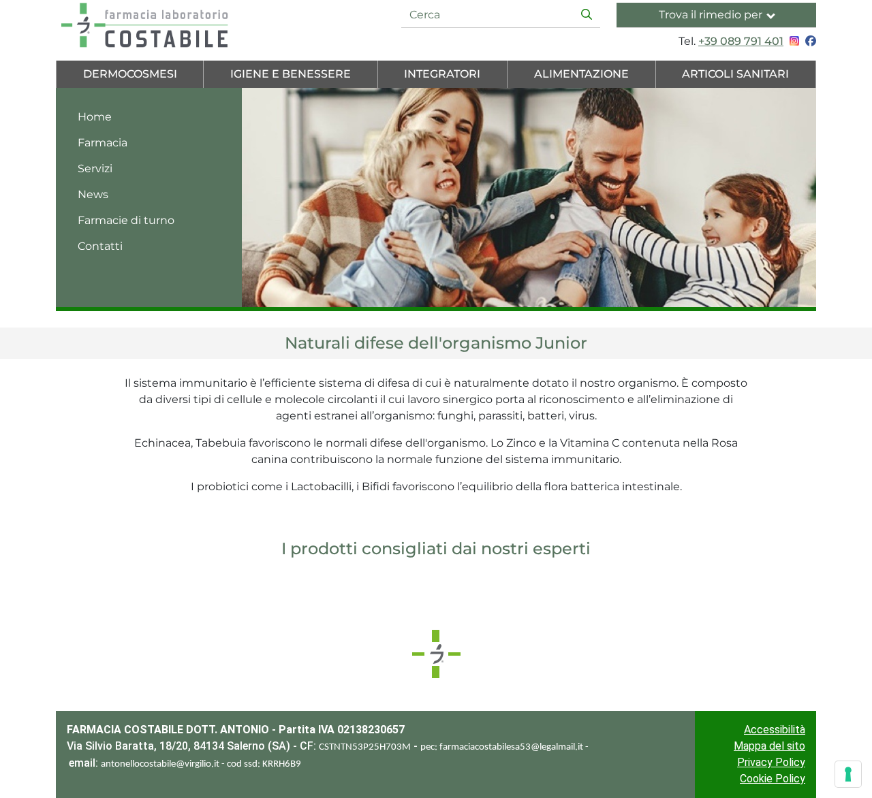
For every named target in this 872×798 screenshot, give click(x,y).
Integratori (442, 73)
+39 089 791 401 (740, 41)
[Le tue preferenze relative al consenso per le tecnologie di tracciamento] (848, 774)
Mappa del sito (769, 745)
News (93, 194)
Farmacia (102, 142)
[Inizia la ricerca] (586, 15)
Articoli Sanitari (735, 73)
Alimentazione (581, 73)
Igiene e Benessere (290, 73)
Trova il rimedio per (710, 14)
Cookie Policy (772, 778)
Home (95, 116)
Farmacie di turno (126, 220)
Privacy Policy (771, 762)
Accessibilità (774, 729)
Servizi (95, 168)
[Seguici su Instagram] (792, 41)
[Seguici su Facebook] (809, 41)
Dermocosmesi (130, 73)
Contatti (100, 246)
